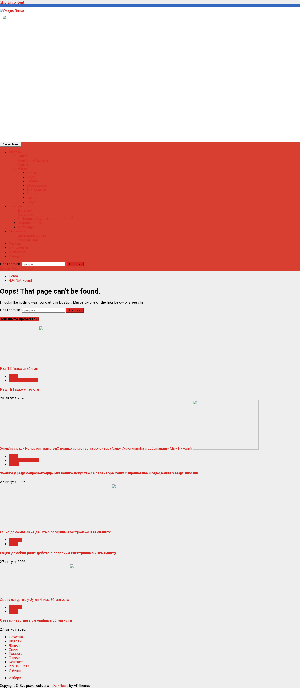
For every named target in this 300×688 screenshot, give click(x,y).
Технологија (36, 190)
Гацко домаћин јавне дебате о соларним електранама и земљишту (55, 532)
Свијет (23, 165)
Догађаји (25, 210)
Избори (15, 256)
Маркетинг (18, 231)
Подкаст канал (30, 223)
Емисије (15, 206)
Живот (23, 169)
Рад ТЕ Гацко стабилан (19, 368)
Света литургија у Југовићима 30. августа (34, 600)
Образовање (36, 185)
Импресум (17, 252)
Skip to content (12, 2)
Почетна (16, 637)
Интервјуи (26, 227)
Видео (31, 202)
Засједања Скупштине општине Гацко (49, 219)
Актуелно (25, 215)
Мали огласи (28, 240)
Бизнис (32, 198)
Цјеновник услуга (32, 235)
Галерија (15, 244)
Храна (31, 173)
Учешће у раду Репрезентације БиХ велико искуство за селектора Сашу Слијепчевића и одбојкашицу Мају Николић (96, 448)
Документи (18, 248)
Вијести (15, 152)
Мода (30, 177)
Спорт (31, 194)
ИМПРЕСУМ (19, 666)
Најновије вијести (23, 380)
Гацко (22, 156)
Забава (32, 181)
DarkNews (60, 686)
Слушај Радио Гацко (16, 268)
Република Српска (33, 160)
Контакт (16, 662)
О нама (14, 658)
